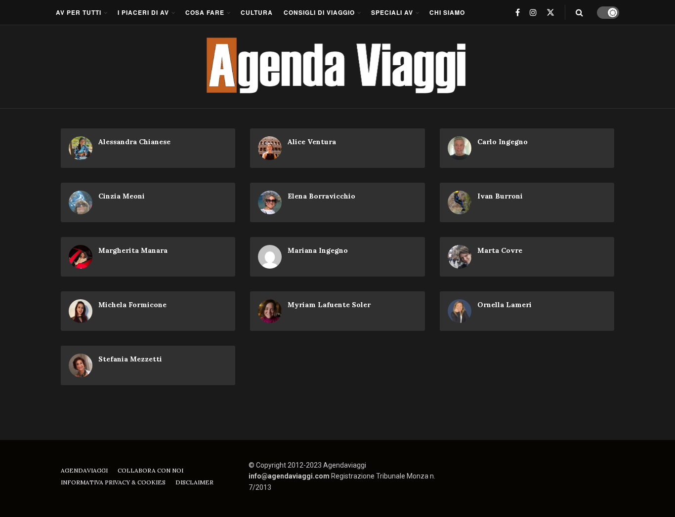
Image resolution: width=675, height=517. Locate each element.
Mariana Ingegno (318, 250)
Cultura (257, 12)
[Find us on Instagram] (533, 12)
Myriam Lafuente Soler (329, 304)
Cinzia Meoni (121, 196)
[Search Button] (579, 12)
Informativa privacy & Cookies (113, 482)
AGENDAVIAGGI (84, 470)
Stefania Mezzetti (130, 359)
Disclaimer (194, 482)
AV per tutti (78, 12)
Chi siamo (447, 12)
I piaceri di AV (143, 12)
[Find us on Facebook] (517, 12)
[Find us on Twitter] (550, 12)
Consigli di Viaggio (319, 12)
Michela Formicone (132, 304)
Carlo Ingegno (502, 141)
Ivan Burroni (500, 196)
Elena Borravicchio (321, 196)
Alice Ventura (312, 141)
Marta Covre (499, 250)
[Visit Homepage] (338, 67)
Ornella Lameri (504, 304)
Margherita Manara (133, 250)
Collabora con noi (150, 470)
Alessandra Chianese (134, 141)
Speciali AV (392, 12)
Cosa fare (204, 12)
